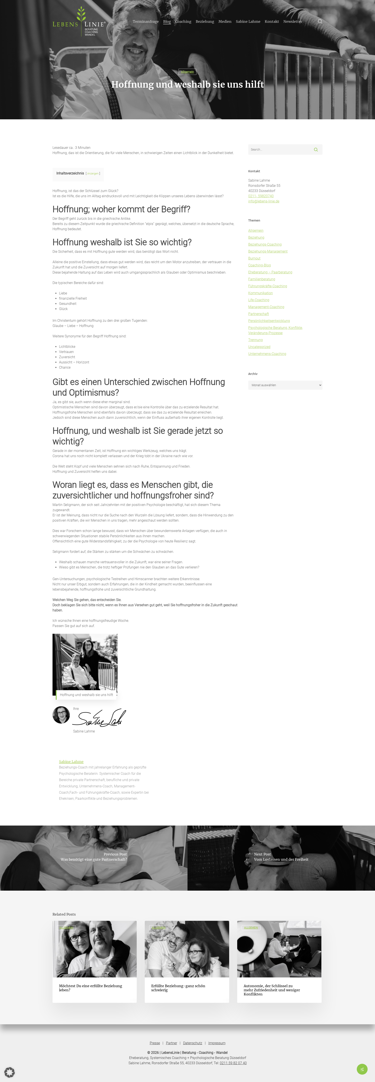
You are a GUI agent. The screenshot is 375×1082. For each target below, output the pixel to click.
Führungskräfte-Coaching (267, 286)
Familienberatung (261, 279)
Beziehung (256, 237)
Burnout (254, 258)
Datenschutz (192, 1043)
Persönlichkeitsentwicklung (269, 321)
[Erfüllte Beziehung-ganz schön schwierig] (187, 962)
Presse (155, 1043)
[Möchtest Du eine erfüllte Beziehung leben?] (95, 962)
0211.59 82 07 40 (233, 1063)
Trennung (255, 340)
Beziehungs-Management (268, 251)
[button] (9, 1072)
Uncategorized (259, 347)
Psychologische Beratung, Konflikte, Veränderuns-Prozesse (275, 330)
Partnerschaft (258, 314)
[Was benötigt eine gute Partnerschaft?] (94, 858)
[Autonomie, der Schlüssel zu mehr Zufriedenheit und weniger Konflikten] (279, 962)
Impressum (216, 1043)
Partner (171, 1043)
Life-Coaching (258, 300)
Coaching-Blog (259, 265)
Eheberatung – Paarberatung (270, 272)
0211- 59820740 (261, 196)
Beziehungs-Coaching (265, 244)
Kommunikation (260, 293)
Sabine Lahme (71, 761)
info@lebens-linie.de (263, 201)
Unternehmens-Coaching (267, 354)
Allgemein (187, 72)
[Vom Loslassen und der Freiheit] (281, 858)
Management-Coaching (266, 307)
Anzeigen (93, 173)
